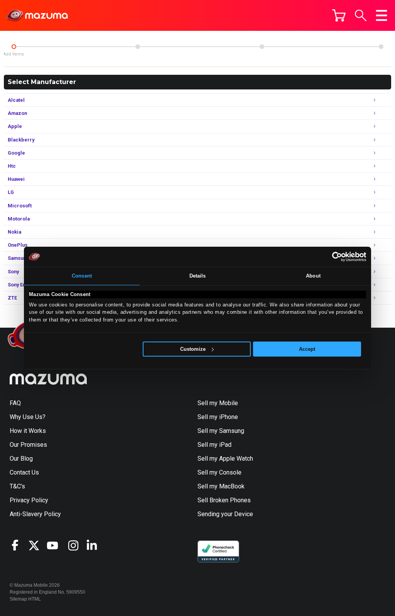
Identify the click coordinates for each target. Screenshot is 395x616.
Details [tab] (197, 276)
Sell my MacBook (221, 486)
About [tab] (313, 276)
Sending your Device (225, 514)
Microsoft (192, 204)
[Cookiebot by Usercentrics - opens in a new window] (332, 257)
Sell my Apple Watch (225, 458)
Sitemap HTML (25, 599)
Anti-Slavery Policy (35, 514)
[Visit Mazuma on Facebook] (19, 545)
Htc (192, 165)
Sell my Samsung (221, 430)
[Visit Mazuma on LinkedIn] (95, 545)
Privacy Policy (29, 500)
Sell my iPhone (218, 417)
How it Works (28, 430)
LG (192, 191)
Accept (307, 349)
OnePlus (192, 244)
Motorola (192, 218)
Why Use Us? (28, 417)
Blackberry (192, 139)
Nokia (192, 231)
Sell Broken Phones (224, 500)
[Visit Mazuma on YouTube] (56, 545)
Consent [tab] (82, 276)
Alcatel (192, 99)
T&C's (17, 486)
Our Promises (28, 444)
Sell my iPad (214, 444)
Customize (193, 349)
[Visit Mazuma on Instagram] (77, 545)
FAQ (15, 403)
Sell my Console (219, 472)
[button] (360, 15)
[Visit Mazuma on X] (37, 545)
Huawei (192, 178)
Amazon (192, 112)
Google (192, 152)
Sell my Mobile (218, 403)
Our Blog (21, 458)
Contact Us (24, 472)
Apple (192, 125)
